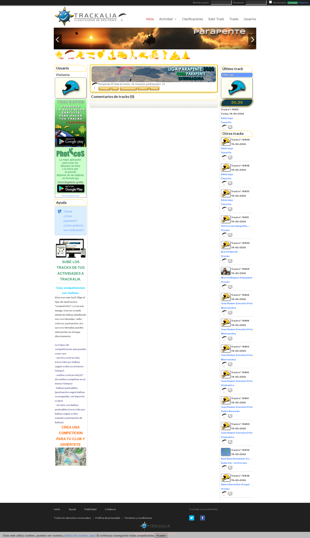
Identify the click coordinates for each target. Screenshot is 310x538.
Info (115, 88)
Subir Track (216, 19)
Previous (58, 39)
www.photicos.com (71, 195)
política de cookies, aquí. (79, 535)
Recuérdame (279, 2)
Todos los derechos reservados (72, 517)
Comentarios (128, 88)
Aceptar (161, 535)
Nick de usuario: (201, 2)
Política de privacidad (107, 517)
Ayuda (72, 509)
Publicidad (90, 509)
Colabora (110, 509)
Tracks (234, 19)
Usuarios (250, 19)
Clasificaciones (192, 19)
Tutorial (67, 211)
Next (252, 39)
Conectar (293, 2)
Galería (143, 88)
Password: (238, 2)
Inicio (150, 19)
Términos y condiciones (138, 517)
